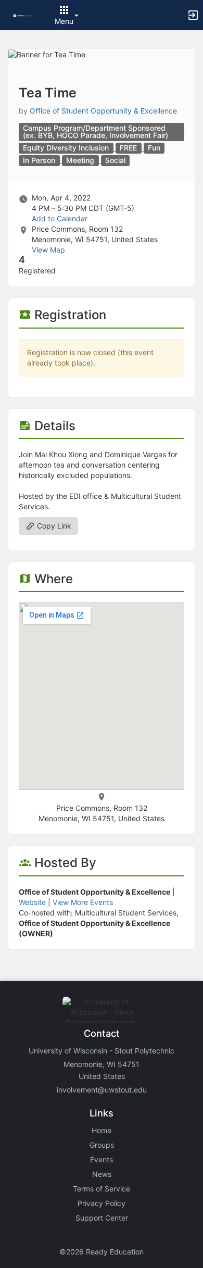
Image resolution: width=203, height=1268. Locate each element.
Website (32, 902)
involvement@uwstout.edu (102, 1089)
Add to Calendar (59, 218)
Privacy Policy (101, 1203)
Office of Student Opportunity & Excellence (103, 110)
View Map (48, 249)
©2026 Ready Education (101, 1251)
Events (101, 1159)
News (101, 1174)
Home (101, 1130)
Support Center (101, 1217)
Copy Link (53, 525)
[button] (22, 14)
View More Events (83, 902)
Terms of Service (101, 1188)
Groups (102, 1144)
